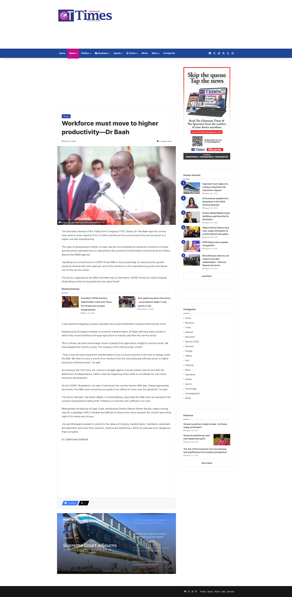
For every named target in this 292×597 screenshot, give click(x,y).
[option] (116, 543)
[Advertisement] (176, 24)
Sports (117, 53)
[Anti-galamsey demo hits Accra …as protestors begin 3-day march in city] (127, 302)
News (72, 53)
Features (189, 346)
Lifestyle (189, 365)
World (188, 398)
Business (103, 53)
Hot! (187, 360)
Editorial (189, 332)
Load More (207, 276)
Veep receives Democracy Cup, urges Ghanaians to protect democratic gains (215, 230)
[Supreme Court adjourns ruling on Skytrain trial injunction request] (191, 188)
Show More (207, 463)
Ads (223, 591)
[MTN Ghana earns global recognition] (191, 246)
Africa (144, 53)
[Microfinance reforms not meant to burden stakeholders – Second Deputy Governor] (191, 260)
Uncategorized (192, 393)
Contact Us (169, 53)
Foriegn (188, 351)
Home (62, 53)
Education (190, 337)
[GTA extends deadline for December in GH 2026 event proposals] (191, 202)
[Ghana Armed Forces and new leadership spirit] (222, 439)
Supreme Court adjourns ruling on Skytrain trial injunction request (90, 544)
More (154, 53)
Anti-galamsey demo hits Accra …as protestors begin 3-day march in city (154, 302)
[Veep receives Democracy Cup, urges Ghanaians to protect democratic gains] (191, 231)
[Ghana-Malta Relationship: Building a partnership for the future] (191, 217)
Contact (230, 591)
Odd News (190, 374)
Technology (191, 388)
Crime (132, 53)
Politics (85, 53)
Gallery (188, 355)
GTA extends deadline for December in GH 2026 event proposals (215, 201)
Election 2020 (192, 341)
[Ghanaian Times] (85, 14)
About (210, 591)
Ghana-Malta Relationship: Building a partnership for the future (216, 216)
